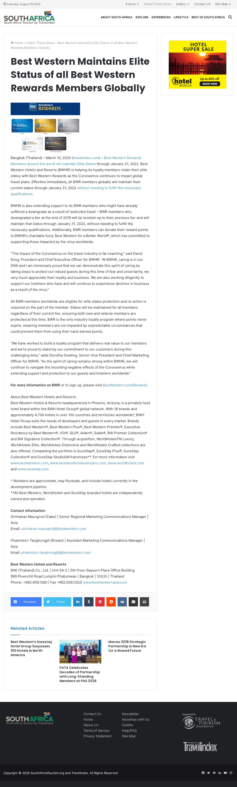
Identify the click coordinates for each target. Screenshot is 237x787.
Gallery (181, 4)
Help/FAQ (129, 730)
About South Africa (116, 17)
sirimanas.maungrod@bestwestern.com (53, 528)
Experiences (161, 17)
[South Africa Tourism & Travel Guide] (29, 17)
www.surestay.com (33, 469)
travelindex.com (86, 158)
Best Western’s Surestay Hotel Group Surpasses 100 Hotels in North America (31, 648)
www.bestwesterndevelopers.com (78, 463)
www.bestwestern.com (29, 463)
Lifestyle (181, 17)
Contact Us (202, 4)
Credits (127, 725)
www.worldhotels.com (126, 463)
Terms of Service (96, 730)
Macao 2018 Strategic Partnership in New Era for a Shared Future (127, 646)
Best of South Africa (208, 17)
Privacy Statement (98, 736)
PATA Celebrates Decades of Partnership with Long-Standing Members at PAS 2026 (79, 674)
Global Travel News (158, 4)
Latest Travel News (40, 43)
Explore (142, 17)
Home (18, 43)
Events (131, 4)
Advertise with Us (135, 719)
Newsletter (130, 714)
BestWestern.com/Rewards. (125, 385)
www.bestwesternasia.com (105, 582)
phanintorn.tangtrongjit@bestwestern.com (56, 552)
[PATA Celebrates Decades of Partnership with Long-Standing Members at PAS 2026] (80, 651)
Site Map (221, 4)
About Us (91, 725)
